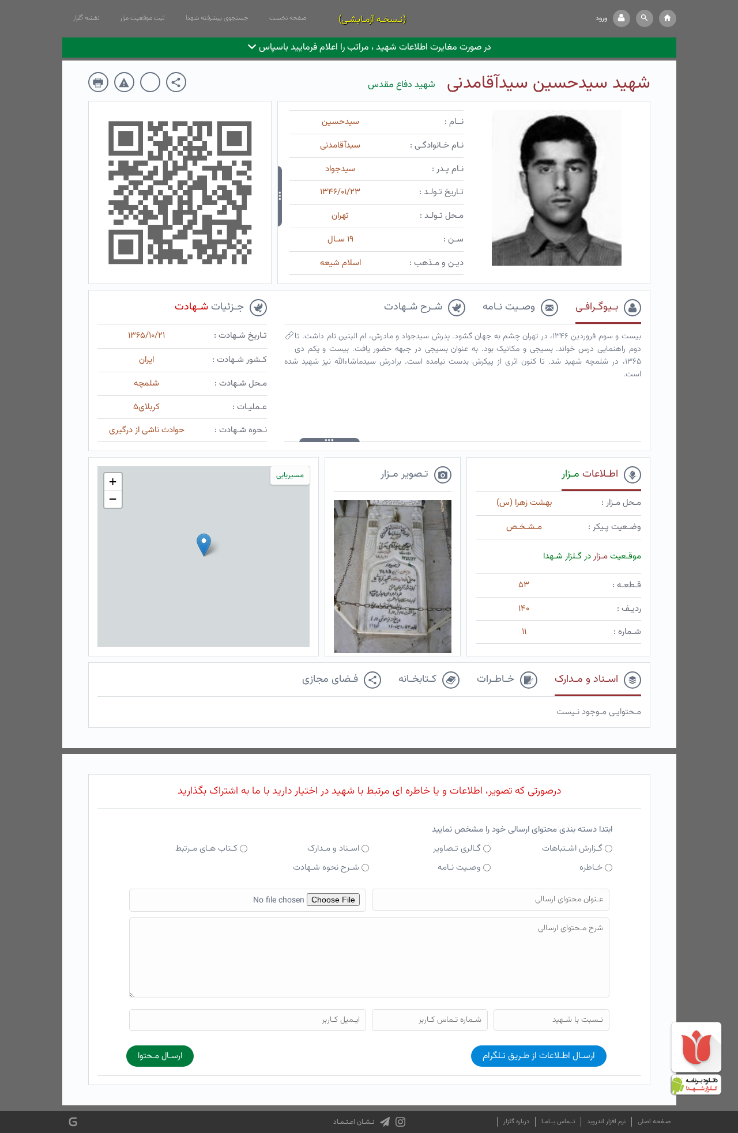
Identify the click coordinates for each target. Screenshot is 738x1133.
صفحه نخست (288, 18)
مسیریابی (290, 475)
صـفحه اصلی (654, 1122)
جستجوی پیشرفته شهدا (217, 18)
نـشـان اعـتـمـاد (353, 1122)
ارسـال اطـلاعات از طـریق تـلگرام (539, 1056)
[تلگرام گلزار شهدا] (385, 1122)
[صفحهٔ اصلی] (667, 18)
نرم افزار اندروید (606, 1122)
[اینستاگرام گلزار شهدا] (400, 1122)
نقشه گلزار (86, 18)
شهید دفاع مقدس (401, 85)
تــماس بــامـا (558, 1122)
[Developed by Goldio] (73, 1122)
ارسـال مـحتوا (160, 1056)
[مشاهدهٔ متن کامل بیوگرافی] (289, 338)
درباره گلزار (516, 1122)
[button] (644, 18)
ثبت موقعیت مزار (142, 18)
